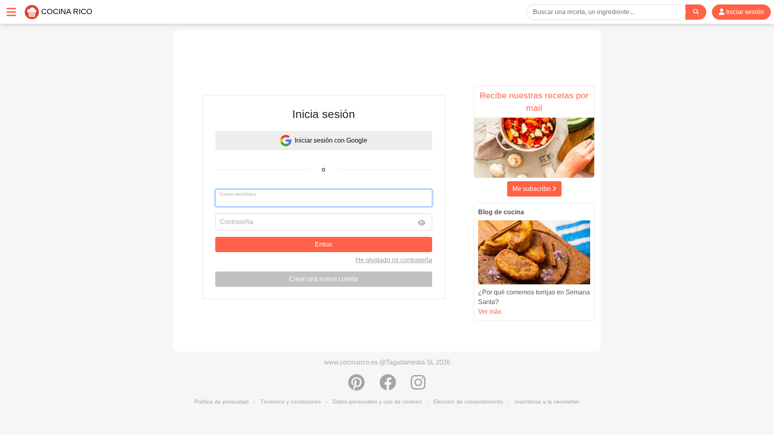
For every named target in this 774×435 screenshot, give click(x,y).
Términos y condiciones (290, 401)
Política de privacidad (221, 401)
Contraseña (236, 221)
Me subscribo (532, 188)
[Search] (695, 12)
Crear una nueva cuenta (323, 279)
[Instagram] (418, 386)
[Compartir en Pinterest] (356, 386)
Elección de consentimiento (468, 401)
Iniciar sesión (744, 11)
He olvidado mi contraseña (394, 260)
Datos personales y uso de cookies (377, 401)
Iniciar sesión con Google (331, 140)
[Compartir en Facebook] (387, 386)
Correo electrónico (238, 194)
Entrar (323, 244)
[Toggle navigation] (11, 12)
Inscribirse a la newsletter (547, 401)
